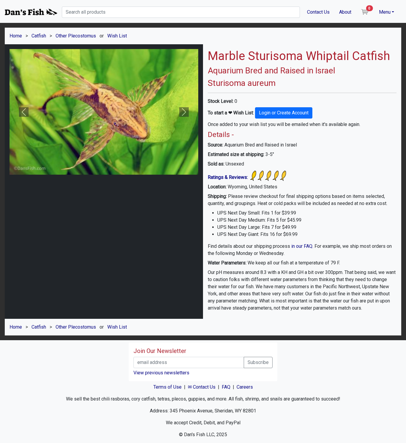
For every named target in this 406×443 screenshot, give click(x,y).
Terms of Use (167, 387)
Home (16, 36)
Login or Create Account (284, 113)
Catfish (39, 36)
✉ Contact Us (201, 387)
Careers (245, 387)
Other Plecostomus (76, 36)
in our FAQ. (302, 246)
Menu (385, 12)
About (345, 12)
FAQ (226, 387)
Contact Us (318, 12)
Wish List (117, 36)
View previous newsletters (161, 373)
